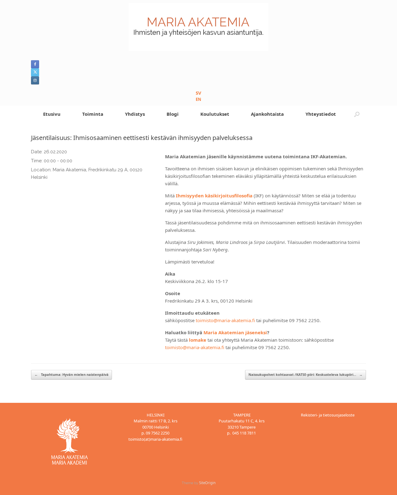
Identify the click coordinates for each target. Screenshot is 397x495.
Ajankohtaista (267, 114)
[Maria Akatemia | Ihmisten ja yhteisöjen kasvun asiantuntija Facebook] (35, 64)
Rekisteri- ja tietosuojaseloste (328, 415)
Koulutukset (214, 114)
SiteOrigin (207, 482)
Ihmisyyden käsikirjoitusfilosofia (214, 195)
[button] (357, 114)
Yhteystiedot (321, 114)
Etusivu (51, 114)
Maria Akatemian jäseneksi (235, 332)
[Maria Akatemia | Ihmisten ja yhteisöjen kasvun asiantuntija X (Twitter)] (35, 72)
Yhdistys (135, 114)
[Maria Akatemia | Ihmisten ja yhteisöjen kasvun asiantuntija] (198, 27)
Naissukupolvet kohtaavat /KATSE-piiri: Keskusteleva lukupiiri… (305, 374)
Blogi (173, 114)
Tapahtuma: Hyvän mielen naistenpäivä (71, 374)
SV (198, 93)
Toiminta (92, 114)
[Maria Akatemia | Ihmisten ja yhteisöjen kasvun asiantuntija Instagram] (35, 80)
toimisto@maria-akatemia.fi (225, 320)
